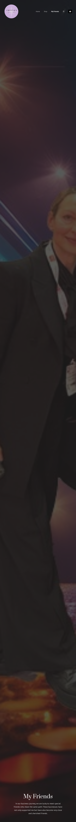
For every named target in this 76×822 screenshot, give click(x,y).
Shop (45, 11)
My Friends (55, 11)
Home (38, 11)
